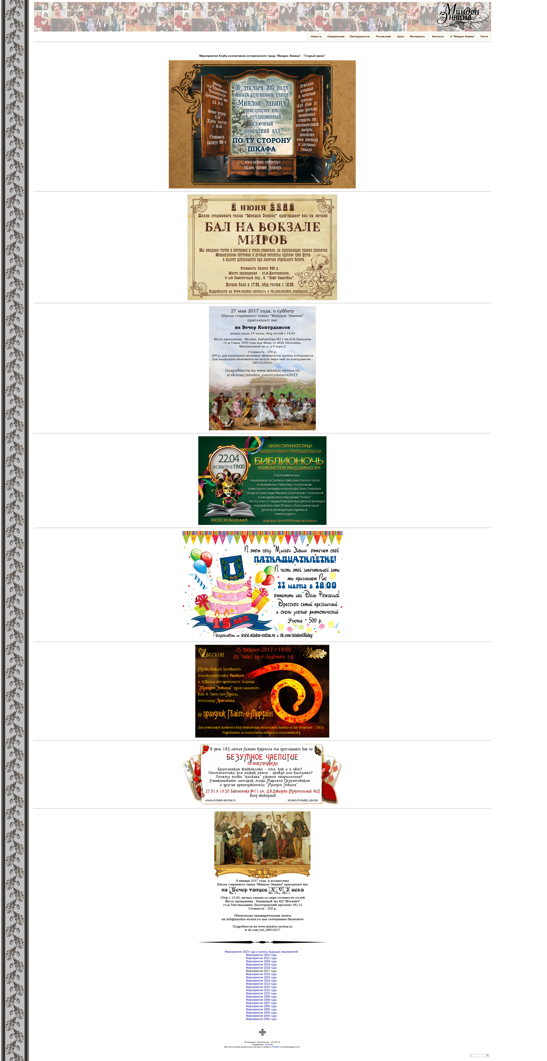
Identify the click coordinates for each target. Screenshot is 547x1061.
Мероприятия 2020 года (261, 961)
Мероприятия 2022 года (261, 955)
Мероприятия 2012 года (261, 987)
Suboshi (269, 1044)
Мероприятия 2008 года (261, 999)
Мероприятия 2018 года (261, 967)
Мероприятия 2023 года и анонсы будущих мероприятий (261, 951)
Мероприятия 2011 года (261, 990)
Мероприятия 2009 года (261, 996)
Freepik (275, 1047)
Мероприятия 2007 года (261, 1003)
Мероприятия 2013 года (261, 983)
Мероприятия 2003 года (261, 1015)
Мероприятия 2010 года (261, 993)
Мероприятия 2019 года (261, 964)
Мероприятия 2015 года (261, 977)
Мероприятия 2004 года (261, 1012)
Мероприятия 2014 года (261, 980)
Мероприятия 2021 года (261, 958)
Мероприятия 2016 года (261, 974)
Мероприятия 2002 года (261, 1019)
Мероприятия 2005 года (261, 1009)
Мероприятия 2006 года (261, 1006)
